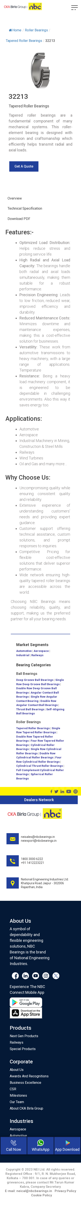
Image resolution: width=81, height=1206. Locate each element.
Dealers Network (39, 799)
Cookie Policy (41, 1195)
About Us (17, 1070)
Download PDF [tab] (19, 219)
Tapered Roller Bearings (33, 728)
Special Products (23, 1049)
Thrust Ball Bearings (30, 709)
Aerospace (41, 651)
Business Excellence (25, 1083)
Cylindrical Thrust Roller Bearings (39, 765)
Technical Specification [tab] (25, 208)
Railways (37, 655)
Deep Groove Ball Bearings (34, 680)
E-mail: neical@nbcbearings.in (28, 1191)
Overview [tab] (15, 198)
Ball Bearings (26, 674)
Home (16, 30)
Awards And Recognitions (29, 1076)
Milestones (18, 1095)
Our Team (17, 1102)
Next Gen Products (24, 1036)
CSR (13, 1089)
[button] (24, 166)
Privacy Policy (65, 1191)
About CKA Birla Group (26, 1108)
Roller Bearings (28, 722)
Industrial (22, 655)
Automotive (24, 651)
